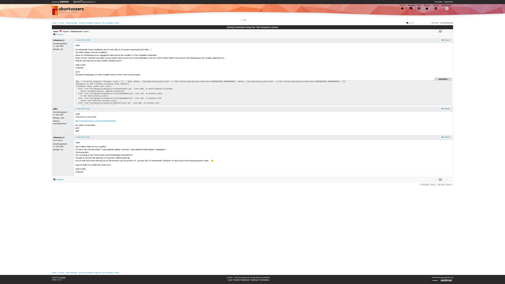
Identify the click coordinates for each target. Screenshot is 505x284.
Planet (436, 5)
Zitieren (447, 40)
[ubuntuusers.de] (68, 11)
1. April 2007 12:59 (82, 40)
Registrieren (448, 2)
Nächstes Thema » (445, 185)
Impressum (255, 280)
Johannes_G (59, 40)
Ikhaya (427, 5)
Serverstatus (264, 280)
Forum (411, 5)
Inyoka (63, 278)
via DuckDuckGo (446, 23)
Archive (61, 23)
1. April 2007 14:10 (82, 109)
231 (61, 49)
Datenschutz (245, 280)
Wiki (419, 5)
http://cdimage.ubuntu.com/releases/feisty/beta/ (95, 121)
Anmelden (438, 2)
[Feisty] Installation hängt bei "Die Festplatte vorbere (99, 23)
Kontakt (236, 280)
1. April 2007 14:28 (82, 137)
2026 (62, 118)
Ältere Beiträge (71, 23)
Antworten (60, 34)
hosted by (56, 2)
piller (55, 109)
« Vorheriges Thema (427, 185)
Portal (402, 5)
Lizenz (230, 280)
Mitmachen (447, 5)
